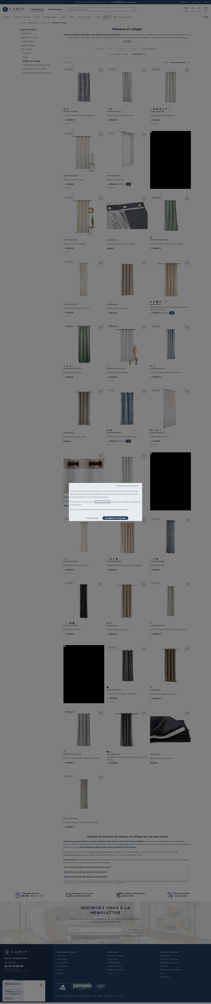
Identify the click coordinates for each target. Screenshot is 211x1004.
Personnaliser (92, 518)
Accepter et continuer (115, 518)
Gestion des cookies (102, 502)
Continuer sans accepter (127, 486)
